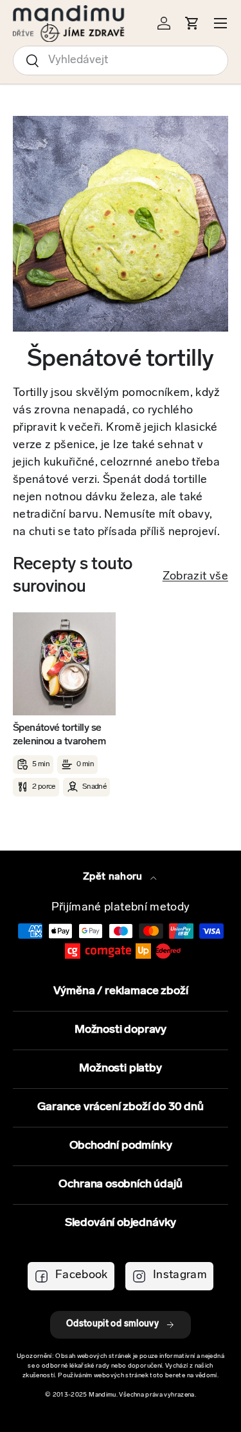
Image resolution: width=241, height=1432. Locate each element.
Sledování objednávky (120, 1223)
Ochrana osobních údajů (120, 1185)
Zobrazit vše (195, 577)
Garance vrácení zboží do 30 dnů (120, 1107)
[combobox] (120, 60)
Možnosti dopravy (120, 1030)
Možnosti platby (120, 1069)
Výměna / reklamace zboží (120, 991)
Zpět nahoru (114, 877)
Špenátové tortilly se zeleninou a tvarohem (59, 735)
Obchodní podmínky (120, 1146)
